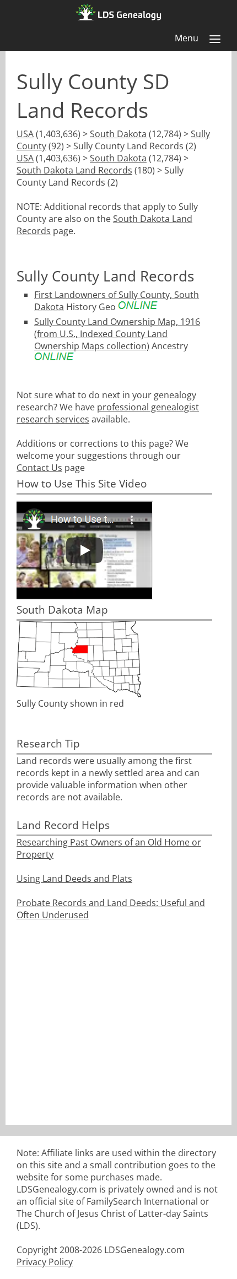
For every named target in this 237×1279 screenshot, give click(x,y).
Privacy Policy (45, 1262)
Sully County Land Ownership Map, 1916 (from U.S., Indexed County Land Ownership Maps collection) (117, 334)
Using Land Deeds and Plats (74, 878)
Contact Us (39, 468)
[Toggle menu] (215, 39)
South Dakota (118, 134)
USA (25, 134)
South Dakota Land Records (74, 170)
